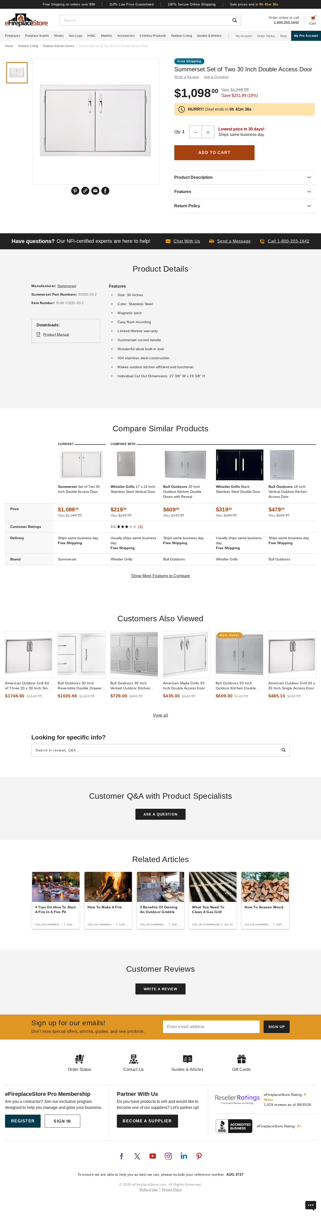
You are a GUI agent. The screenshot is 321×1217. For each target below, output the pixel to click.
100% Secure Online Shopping (192, 4)
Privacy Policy (172, 1189)
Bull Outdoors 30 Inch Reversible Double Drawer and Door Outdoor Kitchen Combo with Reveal (80, 686)
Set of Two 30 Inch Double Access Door (79, 489)
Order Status (266, 36)
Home (9, 46)
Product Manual (56, 334)
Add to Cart (214, 152)
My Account (244, 36)
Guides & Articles (209, 36)
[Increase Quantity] (208, 132)
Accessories (126, 36)
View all (160, 715)
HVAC (91, 36)
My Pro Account (306, 36)
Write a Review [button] (186, 77)
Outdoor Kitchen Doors (58, 46)
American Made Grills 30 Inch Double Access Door (184, 685)
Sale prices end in (254, 4)
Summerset (66, 286)
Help (283, 36)
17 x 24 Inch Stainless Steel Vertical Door (133, 489)
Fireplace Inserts (37, 36)
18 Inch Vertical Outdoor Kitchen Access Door (288, 492)
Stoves (59, 36)
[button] (230, 241)
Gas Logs (75, 36)
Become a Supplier (147, 1121)
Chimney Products (153, 36)
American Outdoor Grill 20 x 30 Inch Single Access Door (291, 685)
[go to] (29, 655)
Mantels (106, 36)
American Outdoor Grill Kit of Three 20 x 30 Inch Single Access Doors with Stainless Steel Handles (29, 686)
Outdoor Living (181, 36)
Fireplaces (12, 36)
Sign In (62, 1121)
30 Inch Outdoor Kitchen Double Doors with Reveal (182, 492)
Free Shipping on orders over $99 (69, 4)
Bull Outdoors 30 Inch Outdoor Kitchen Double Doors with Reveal (236, 686)
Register (23, 1121)
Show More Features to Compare (160, 576)
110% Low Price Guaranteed (131, 4)
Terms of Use (148, 1189)
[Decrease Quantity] (195, 132)
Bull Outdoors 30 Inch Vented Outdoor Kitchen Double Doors (130, 686)
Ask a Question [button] (216, 77)
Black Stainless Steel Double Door (238, 489)
